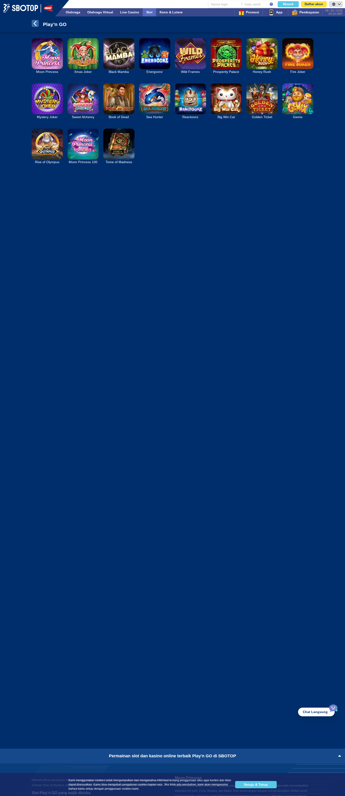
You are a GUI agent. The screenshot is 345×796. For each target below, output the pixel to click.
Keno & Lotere (171, 12)
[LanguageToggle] (336, 4)
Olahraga (73, 12)
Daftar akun (314, 4)
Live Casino (129, 12)
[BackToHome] (35, 24)
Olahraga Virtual (100, 12)
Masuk (288, 4)
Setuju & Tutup (256, 784)
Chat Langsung (315, 712)
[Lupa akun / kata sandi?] (271, 4)
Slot (149, 12)
